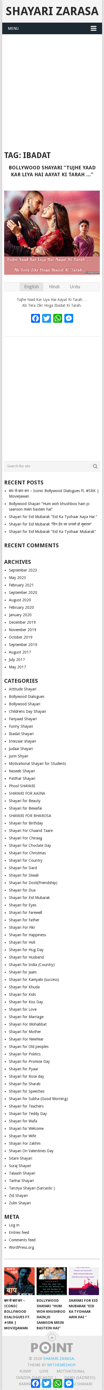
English (31, 286)
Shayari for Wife (22, 1136)
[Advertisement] (52, 89)
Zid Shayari (18, 1195)
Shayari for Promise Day (29, 1061)
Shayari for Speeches (26, 1091)
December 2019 (22, 622)
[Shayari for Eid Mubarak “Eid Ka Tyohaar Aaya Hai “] (84, 1281)
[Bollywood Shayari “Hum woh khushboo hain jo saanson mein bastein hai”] (52, 1281)
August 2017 (20, 652)
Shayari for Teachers (26, 1106)
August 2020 (20, 600)
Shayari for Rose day (26, 1076)
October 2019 (20, 637)
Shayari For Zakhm (24, 1143)
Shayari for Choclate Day (30, 845)
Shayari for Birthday (26, 823)
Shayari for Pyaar (23, 1069)
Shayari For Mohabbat (28, 1024)
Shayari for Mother (25, 1031)
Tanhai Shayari (21, 1180)
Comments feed (22, 1240)
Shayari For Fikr (22, 927)
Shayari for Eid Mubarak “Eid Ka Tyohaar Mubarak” (52, 531)
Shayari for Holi (22, 942)
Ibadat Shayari (21, 734)
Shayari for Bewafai (25, 808)
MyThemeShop (61, 1365)
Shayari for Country (25, 860)
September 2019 (23, 644)
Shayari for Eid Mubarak (29, 897)
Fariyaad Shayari (23, 719)
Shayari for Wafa (23, 1121)
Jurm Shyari (18, 756)
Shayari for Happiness (27, 935)
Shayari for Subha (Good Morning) (38, 1098)
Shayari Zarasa (52, 11)
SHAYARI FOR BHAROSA (30, 815)
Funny (25, 1371)
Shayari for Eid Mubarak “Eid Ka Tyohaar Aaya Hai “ (53, 516)
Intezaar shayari (22, 741)
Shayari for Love (23, 1009)
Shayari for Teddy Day (28, 1113)
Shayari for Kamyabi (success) (34, 979)
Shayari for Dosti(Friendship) (33, 883)
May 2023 (17, 577)
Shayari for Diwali (24, 875)
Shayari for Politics (24, 1054)
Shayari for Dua (22, 890)
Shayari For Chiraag (25, 838)
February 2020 (21, 607)
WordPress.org (21, 1247)
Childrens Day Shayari (27, 711)
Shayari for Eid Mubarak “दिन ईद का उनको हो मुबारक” (50, 524)
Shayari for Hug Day (26, 950)
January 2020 (20, 615)
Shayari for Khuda (24, 987)
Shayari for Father (24, 920)
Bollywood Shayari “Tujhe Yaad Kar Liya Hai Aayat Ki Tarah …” (52, 171)
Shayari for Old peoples (29, 1046)
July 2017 (17, 659)
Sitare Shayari (20, 1158)
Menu (13, 28)
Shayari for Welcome (26, 1128)
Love (44, 1371)
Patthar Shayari (22, 778)
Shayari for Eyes (22, 905)
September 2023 (23, 570)
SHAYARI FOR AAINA (27, 793)
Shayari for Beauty (24, 801)
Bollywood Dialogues (26, 696)
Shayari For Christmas (27, 853)
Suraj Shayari (20, 1166)
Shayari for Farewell (25, 912)
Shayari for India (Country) (32, 964)
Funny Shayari (21, 726)
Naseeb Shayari (22, 771)
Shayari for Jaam (23, 972)
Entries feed (19, 1232)
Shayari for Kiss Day (26, 1002)
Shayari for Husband (26, 957)
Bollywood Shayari (24, 704)
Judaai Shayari (21, 748)
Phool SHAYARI (22, 786)
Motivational (71, 1371)
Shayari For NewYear (26, 1039)
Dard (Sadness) (79, 1377)
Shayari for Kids (22, 994)
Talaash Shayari (22, 1173)
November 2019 (22, 630)
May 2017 (17, 667)
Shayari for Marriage (26, 1017)
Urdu (75, 286)
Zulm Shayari (20, 1203)
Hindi (54, 286)
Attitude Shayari (22, 689)
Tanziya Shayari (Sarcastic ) (32, 1188)
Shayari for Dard (23, 868)
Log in (14, 1225)
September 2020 (23, 592)
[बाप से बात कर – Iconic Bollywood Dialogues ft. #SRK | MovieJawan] (19, 1281)
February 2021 (21, 585)
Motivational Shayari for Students (37, 763)
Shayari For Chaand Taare (31, 830)
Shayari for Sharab (24, 1084)
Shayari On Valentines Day (31, 1151)
